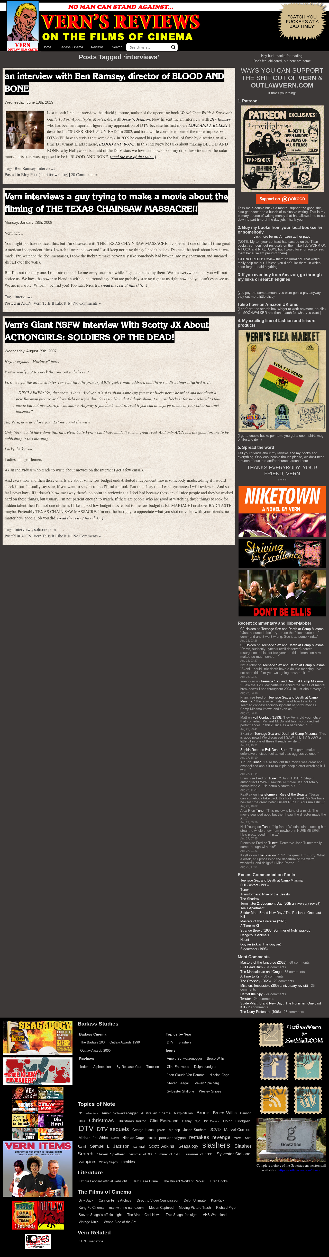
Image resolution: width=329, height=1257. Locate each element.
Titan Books (219, 1181)
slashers (216, 1145)
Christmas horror (131, 1121)
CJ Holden (248, 629)
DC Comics (212, 1121)
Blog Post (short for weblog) (44, 174)
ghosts (161, 1130)
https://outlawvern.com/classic (299, 1170)
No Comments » (87, 303)
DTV (170, 1042)
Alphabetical (102, 1067)
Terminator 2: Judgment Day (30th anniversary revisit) (280, 903)
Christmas (101, 1120)
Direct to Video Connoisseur (157, 1200)
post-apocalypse (172, 1138)
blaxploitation (183, 1113)
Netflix (115, 1137)
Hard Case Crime (145, 1181)
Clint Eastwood (178, 1067)
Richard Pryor (226, 1208)
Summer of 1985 (168, 1154)
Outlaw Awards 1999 (124, 1042)
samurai (139, 1146)
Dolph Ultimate (195, 1200)
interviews (46, 168)
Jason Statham (194, 1130)
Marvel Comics (237, 1129)
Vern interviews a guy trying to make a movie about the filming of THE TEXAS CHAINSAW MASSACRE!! (116, 202)
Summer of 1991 (199, 1154)
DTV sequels (113, 1129)
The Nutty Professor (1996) (260, 1012)
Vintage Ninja (88, 1222)
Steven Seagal (178, 1083)
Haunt (244, 940)
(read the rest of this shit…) (133, 156)
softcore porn (45, 529)
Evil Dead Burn (276, 750)
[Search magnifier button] (173, 47)
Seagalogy (188, 1146)
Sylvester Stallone (180, 1091)
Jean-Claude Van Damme (186, 1075)
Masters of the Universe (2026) (263, 921)
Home (46, 47)
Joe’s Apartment (252, 908)
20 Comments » (84, 174)
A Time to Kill (250, 926)
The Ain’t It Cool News (143, 1215)
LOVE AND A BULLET (208, 125)
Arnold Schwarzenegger (184, 1058)
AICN (26, 303)
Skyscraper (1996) (254, 949)
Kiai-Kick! (218, 1200)
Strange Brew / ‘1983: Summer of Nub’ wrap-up (275, 930)
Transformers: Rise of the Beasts (282, 794)
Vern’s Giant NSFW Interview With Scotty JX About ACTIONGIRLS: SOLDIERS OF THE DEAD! (107, 330)
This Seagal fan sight (181, 1215)
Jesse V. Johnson (136, 119)
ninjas (152, 1138)
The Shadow (267, 855)
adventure (92, 1113)
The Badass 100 (92, 1042)
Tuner (256, 762)
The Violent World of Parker (183, 1181)
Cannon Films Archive (115, 1200)
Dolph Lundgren (205, 1067)
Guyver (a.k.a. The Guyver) (260, 944)
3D (80, 1113)
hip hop (174, 1130)
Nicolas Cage (219, 1075)
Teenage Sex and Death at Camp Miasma (292, 629)
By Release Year (128, 1067)
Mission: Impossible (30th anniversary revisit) (274, 986)
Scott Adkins (161, 1146)
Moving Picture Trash (195, 1208)
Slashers (184, 1042)
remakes (199, 1137)
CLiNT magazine (91, 1241)
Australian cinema (156, 1113)
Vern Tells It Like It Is (51, 303)
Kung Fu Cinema (91, 1208)
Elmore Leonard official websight (103, 1181)
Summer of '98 (140, 1154)
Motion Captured (161, 1208)
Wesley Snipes (210, 1091)
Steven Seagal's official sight (100, 1215)
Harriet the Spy (251, 994)
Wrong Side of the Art (120, 1222)
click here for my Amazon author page (282, 236)
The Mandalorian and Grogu (260, 972)
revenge (221, 1137)
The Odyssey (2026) (255, 981)
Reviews (97, 47)
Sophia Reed (249, 750)
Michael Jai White (93, 1138)
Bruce (202, 1112)
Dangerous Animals (254, 935)
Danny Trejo (191, 1121)
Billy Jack (86, 1200)
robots (238, 1137)
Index (84, 1067)
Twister (245, 999)
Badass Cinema (71, 47)
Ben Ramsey (220, 119)
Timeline (152, 1067)
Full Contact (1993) (267, 717)
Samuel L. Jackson (109, 1146)
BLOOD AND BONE (117, 144)
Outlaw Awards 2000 (95, 1050)
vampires (87, 1161)
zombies (128, 1162)
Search (117, 47)
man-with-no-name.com (126, 1208)
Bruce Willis (216, 1058)
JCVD (215, 1129)
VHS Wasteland (214, 1215)
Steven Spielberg (206, 1083)
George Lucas (143, 1130)
